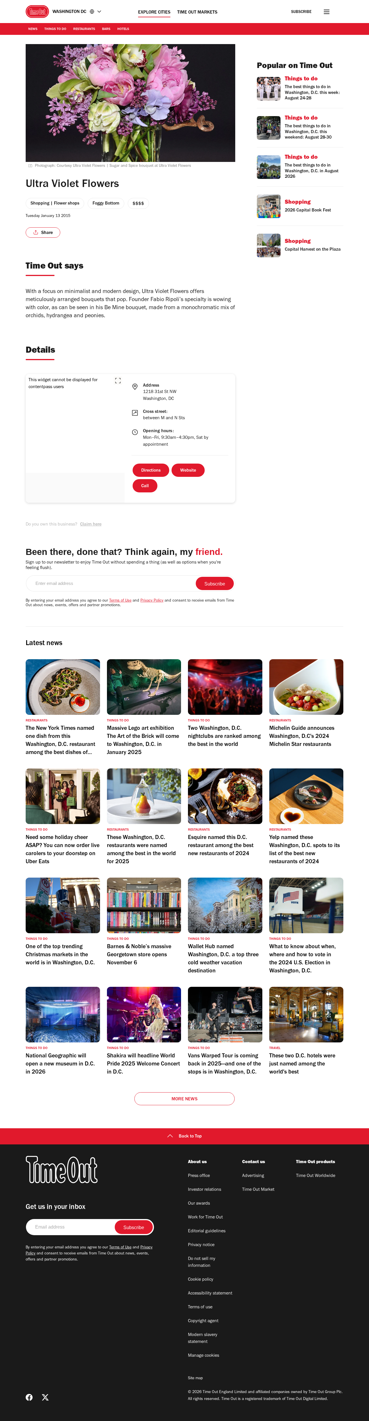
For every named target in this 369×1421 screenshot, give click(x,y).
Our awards (199, 1203)
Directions (151, 470)
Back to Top (190, 1136)
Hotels (123, 29)
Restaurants (84, 29)
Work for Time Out (205, 1217)
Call (145, 486)
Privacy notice (201, 1245)
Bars (106, 29)
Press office (199, 1176)
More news (184, 1099)
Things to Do (55, 29)
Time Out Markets (197, 12)
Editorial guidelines (206, 1231)
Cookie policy (200, 1280)
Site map (195, 1379)
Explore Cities (154, 12)
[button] (118, 380)
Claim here (90, 524)
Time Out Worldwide (315, 1176)
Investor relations (204, 1190)
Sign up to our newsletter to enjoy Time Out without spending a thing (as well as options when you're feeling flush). (123, 565)
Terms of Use (120, 601)
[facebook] (29, 1397)
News (32, 29)
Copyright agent (203, 1321)
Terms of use (200, 1307)
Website (188, 470)
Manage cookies (203, 1356)
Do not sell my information (201, 1262)
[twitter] (45, 1397)
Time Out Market (258, 1190)
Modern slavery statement (202, 1338)
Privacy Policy (151, 601)
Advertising (253, 1176)
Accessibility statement (210, 1293)
